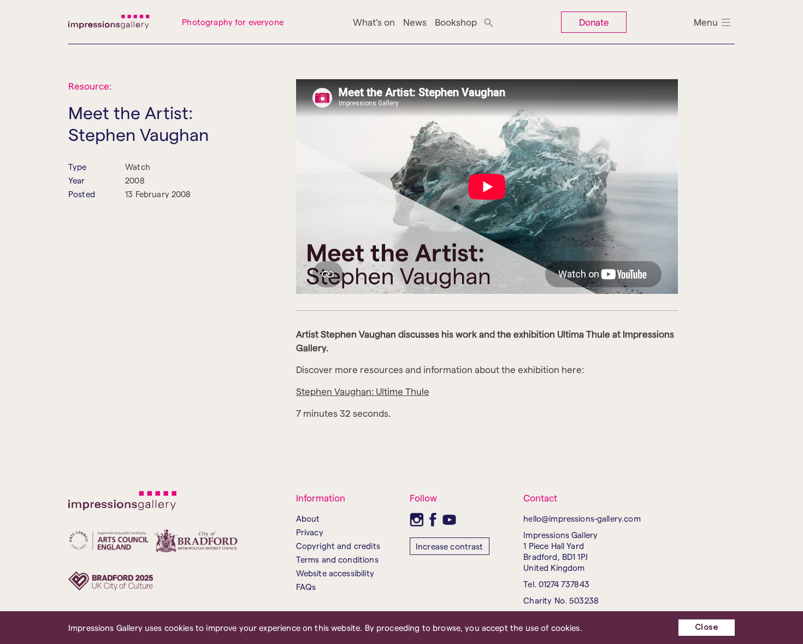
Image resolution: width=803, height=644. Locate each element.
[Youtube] (449, 520)
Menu (706, 21)
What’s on (374, 21)
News (415, 21)
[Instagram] (416, 520)
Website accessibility (335, 573)
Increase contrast (449, 546)
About (308, 518)
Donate (594, 21)
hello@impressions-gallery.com (581, 518)
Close (706, 627)
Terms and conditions (337, 559)
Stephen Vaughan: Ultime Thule (362, 391)
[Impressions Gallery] (117, 22)
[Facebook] (433, 520)
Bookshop (456, 21)
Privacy (309, 532)
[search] (489, 21)
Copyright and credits (338, 546)
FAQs (306, 587)
